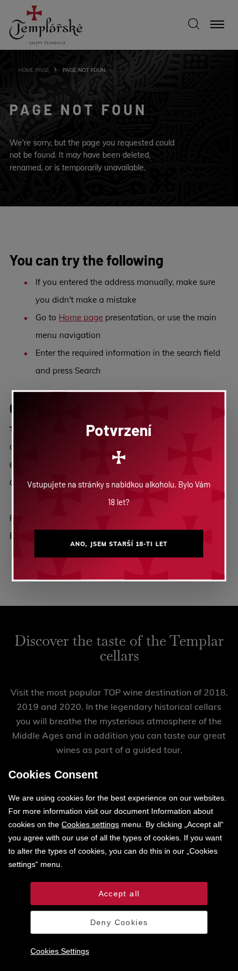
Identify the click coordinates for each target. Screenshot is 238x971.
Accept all (119, 893)
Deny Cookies (119, 922)
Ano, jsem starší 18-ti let (118, 543)
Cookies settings (90, 824)
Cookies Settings (59, 951)
